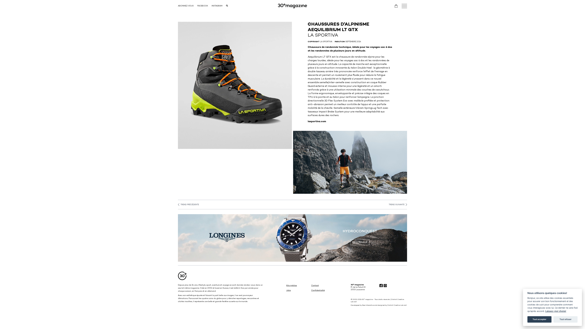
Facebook (202, 6)
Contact (315, 286)
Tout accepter (539, 319)
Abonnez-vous (186, 6)
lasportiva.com (317, 121)
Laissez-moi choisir (555, 311)
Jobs (288, 291)
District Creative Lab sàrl (397, 305)
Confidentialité (318, 291)
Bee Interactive (368, 305)
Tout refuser (565, 319)
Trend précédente (190, 205)
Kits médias (291, 286)
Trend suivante (396, 205)
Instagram (217, 6)
